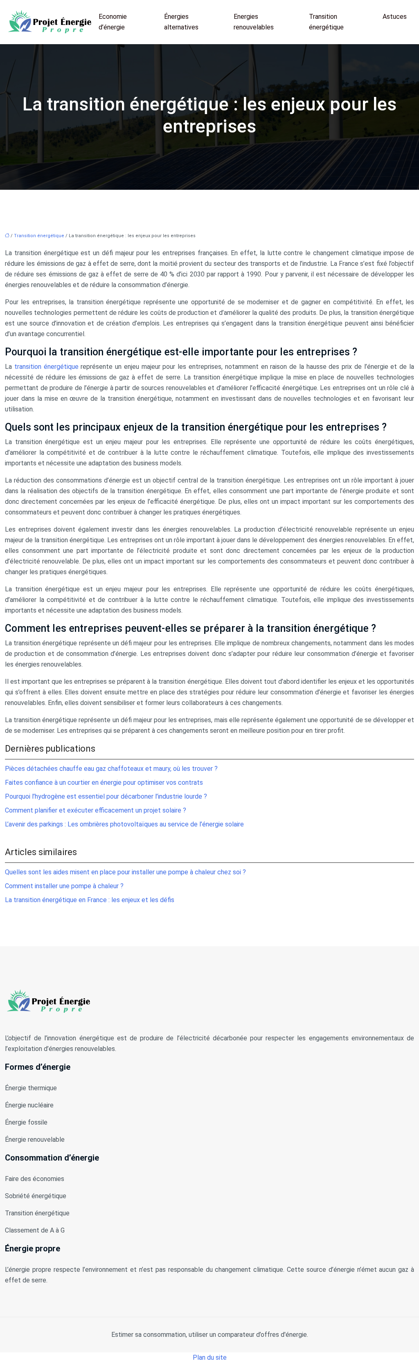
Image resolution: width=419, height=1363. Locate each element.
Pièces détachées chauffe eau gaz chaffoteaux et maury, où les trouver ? (111, 768)
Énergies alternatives (181, 22)
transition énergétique (46, 367)
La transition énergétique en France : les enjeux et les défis (89, 900)
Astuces (395, 16)
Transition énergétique (326, 22)
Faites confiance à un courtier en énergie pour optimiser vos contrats (104, 782)
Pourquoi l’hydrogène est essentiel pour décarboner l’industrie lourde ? (106, 796)
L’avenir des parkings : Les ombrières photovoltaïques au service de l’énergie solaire (124, 824)
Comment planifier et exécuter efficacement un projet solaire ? (95, 810)
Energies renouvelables (254, 22)
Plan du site (210, 1357)
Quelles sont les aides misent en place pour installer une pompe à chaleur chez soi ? (125, 872)
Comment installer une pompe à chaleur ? (64, 886)
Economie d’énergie (113, 22)
